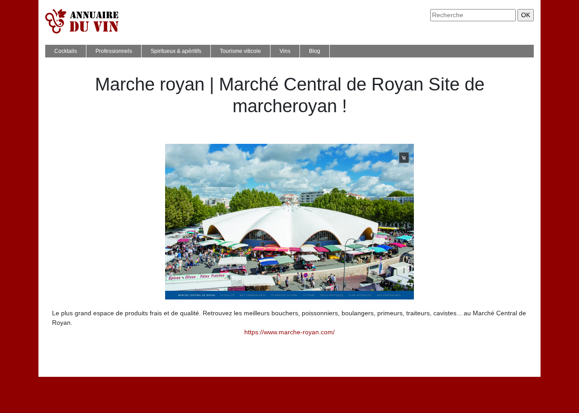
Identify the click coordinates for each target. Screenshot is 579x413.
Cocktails (65, 51)
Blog (314, 51)
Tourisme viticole (240, 51)
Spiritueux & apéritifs (176, 51)
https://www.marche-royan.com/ (289, 332)
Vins (285, 51)
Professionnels (113, 51)
